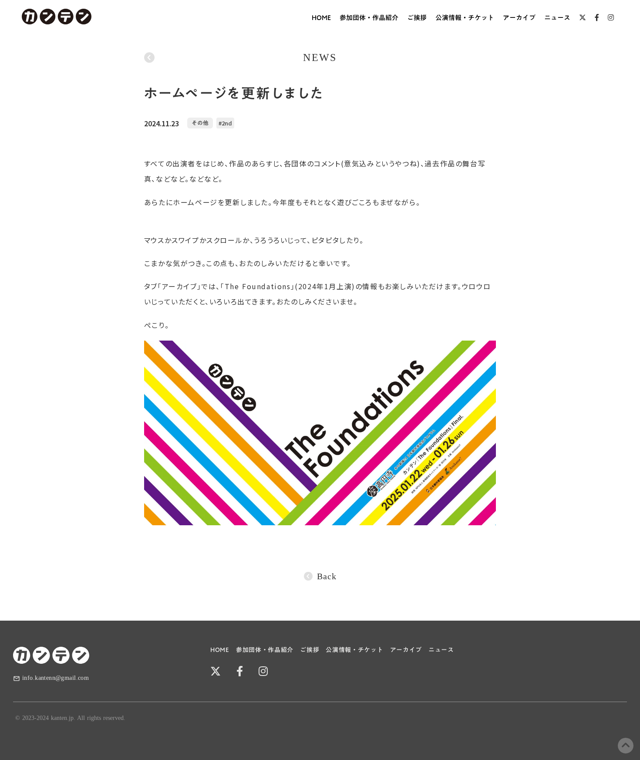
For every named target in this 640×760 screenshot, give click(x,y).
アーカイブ (519, 17)
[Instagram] (610, 17)
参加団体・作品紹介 (369, 17)
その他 (200, 123)
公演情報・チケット (464, 17)
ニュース (557, 17)
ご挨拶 (417, 17)
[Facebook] (596, 17)
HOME (321, 17)
